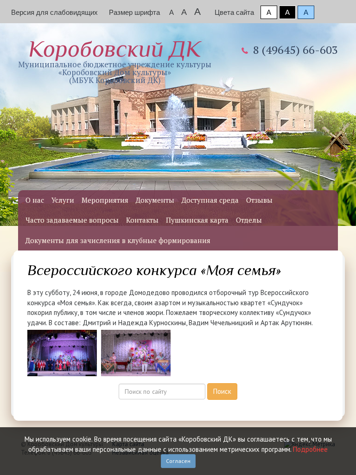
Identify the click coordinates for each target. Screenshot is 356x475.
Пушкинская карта (197, 220)
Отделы (249, 220)
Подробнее (310, 449)
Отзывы (259, 200)
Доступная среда (210, 200)
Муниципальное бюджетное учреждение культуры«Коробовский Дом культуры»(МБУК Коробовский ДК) (114, 60)
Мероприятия (105, 200)
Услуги (62, 200)
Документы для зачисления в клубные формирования (117, 240)
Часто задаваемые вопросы (72, 220)
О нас (34, 200)
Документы (155, 200)
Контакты (142, 220)
